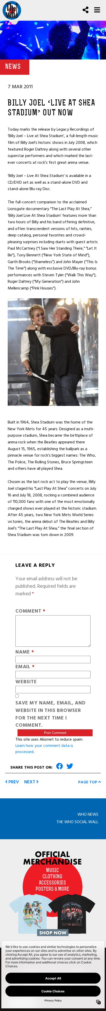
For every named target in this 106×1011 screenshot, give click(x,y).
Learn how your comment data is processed (44, 748)
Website (26, 682)
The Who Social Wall (77, 822)
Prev (13, 782)
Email (24, 667)
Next (30, 782)
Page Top (88, 782)
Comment (30, 611)
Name (24, 652)
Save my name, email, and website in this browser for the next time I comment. (50, 714)
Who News (87, 814)
